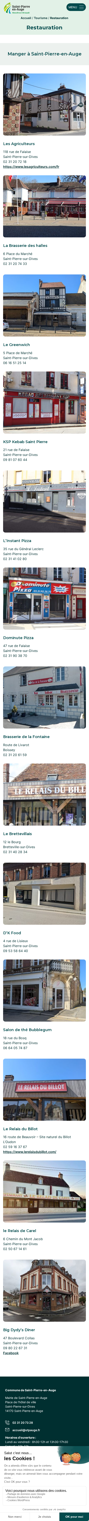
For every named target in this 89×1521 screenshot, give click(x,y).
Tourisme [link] (40, 18)
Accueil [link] (26, 18)
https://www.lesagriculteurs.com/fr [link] (31, 167)
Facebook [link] (11, 1353)
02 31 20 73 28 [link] (22, 1422)
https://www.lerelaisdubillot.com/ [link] (29, 1152)
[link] (17, 7)
